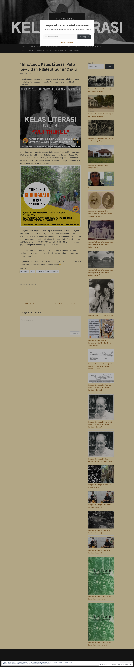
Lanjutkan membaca (67, 42)
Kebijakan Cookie (45, 663)
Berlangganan (84, 37)
